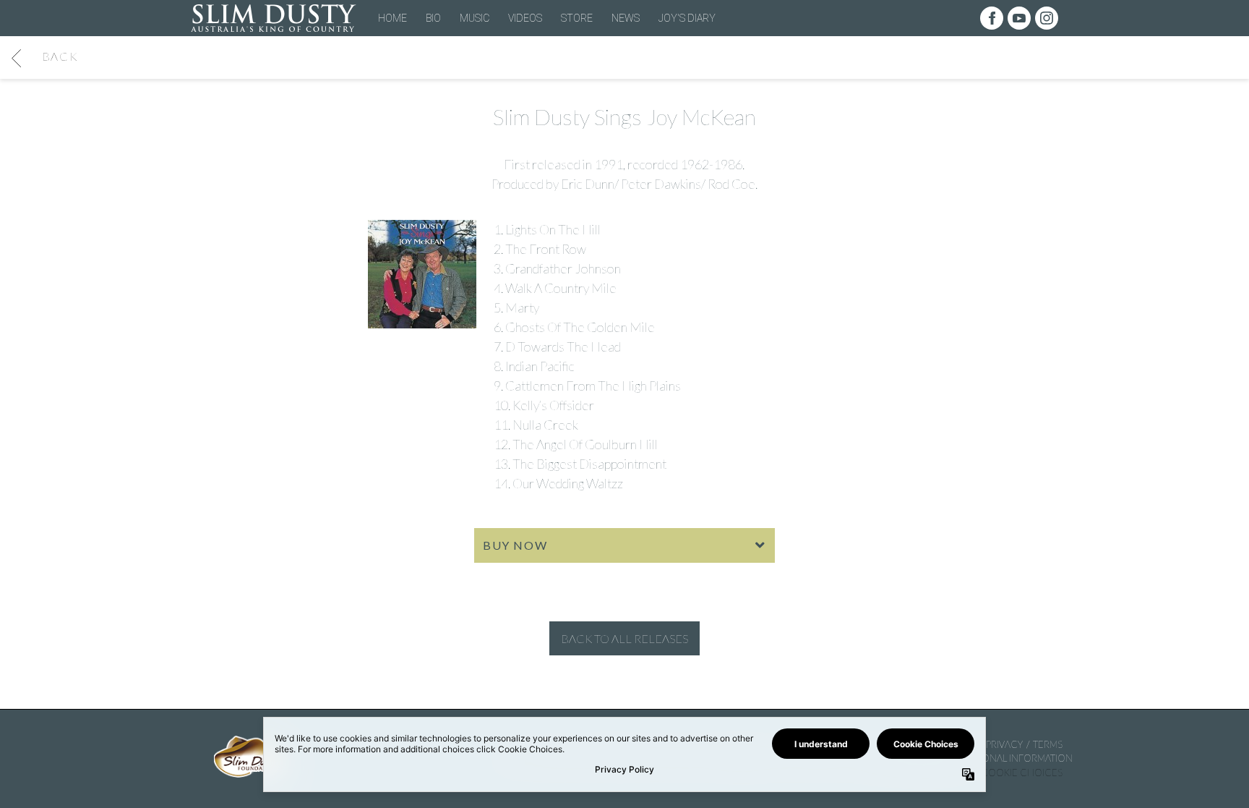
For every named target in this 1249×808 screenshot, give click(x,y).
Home (392, 18)
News (625, 18)
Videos (525, 18)
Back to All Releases (624, 638)
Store (577, 18)
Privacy (1004, 744)
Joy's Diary (687, 18)
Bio (433, 18)
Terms (1048, 744)
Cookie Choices (1022, 772)
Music (474, 18)
